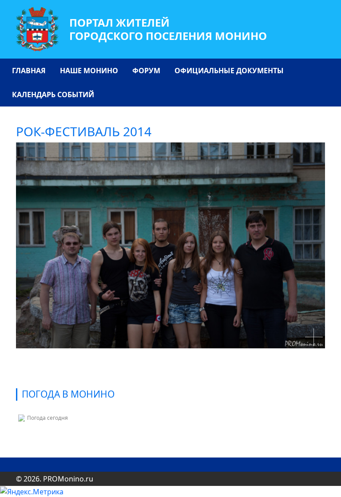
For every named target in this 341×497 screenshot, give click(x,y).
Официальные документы (229, 70)
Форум (146, 70)
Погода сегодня (47, 418)
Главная (29, 70)
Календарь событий (53, 94)
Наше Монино (89, 70)
